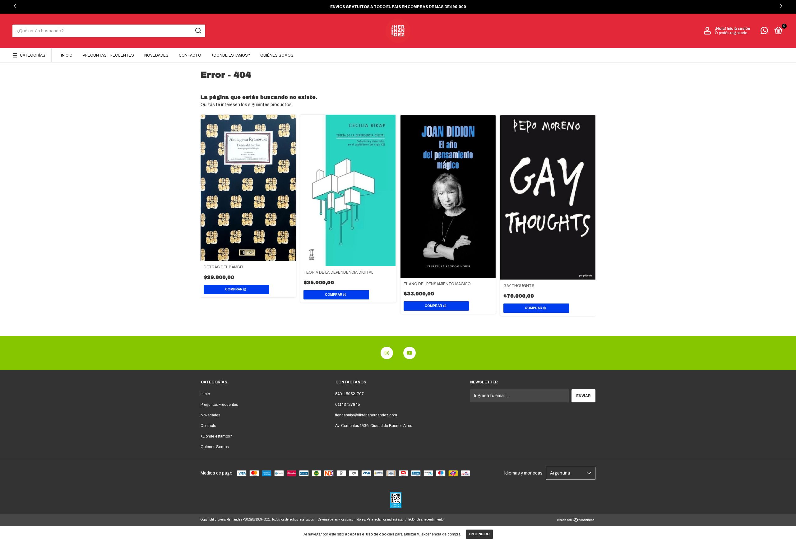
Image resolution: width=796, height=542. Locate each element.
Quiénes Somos (277, 55)
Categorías (32, 55)
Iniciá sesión (738, 28)
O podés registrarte (731, 33)
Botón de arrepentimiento (425, 519)
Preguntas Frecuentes (108, 55)
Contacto (190, 55)
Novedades (156, 55)
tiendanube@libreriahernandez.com (366, 415)
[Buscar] (198, 30)
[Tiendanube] (576, 520)
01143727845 (347, 404)
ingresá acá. (395, 519)
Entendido (479, 534)
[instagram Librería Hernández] (387, 353)
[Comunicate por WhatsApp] (764, 32)
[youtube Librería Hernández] (409, 353)
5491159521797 (349, 394)
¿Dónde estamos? (230, 55)
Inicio (66, 55)
